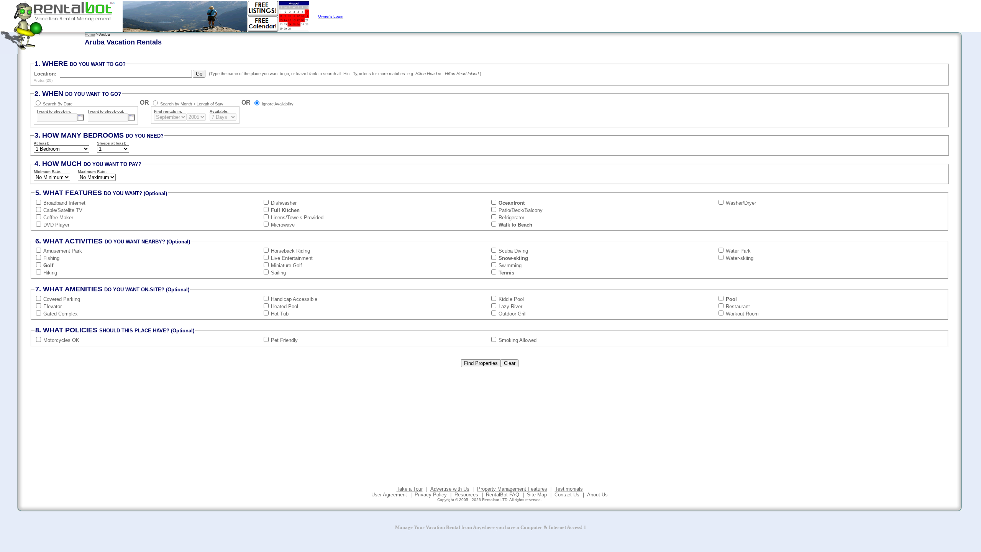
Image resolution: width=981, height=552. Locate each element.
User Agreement (389, 495)
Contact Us (566, 495)
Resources (466, 495)
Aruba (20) (43, 80)
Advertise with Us (449, 489)
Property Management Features (512, 489)
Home (90, 34)
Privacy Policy (431, 495)
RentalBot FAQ (502, 495)
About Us (597, 495)
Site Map (537, 495)
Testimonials (569, 489)
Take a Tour (410, 489)
